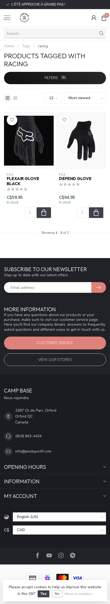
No (57, 593)
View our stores (55, 359)
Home (9, 46)
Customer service (55, 342)
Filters (52, 77)
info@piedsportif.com (33, 451)
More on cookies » (79, 593)
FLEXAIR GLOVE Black (23, 181)
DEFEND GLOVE (75, 178)
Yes (43, 593)
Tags (26, 46)
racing (43, 46)
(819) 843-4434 (28, 436)
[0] (104, 17)
